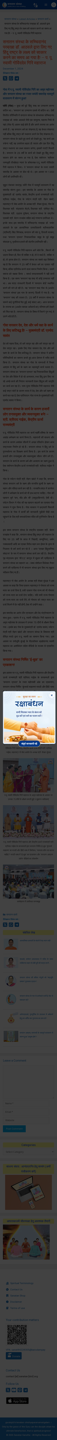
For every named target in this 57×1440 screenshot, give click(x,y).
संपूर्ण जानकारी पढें (29, 743)
